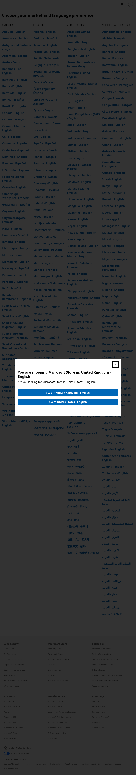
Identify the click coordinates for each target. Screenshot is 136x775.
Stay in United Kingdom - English (68, 392)
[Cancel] (115, 364)
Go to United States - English (68, 402)
